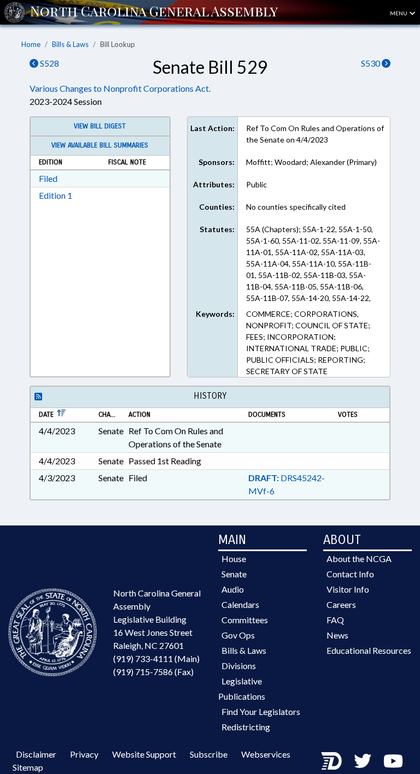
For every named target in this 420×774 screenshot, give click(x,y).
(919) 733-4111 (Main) (156, 658)
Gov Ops (238, 635)
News (337, 635)
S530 (371, 63)
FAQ (335, 620)
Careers (341, 604)
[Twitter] (362, 760)
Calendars (240, 604)
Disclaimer (36, 754)
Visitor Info (347, 589)
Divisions (238, 665)
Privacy (84, 754)
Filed (48, 178)
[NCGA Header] (154, 12)
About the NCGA (359, 558)
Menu (399, 13)
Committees (244, 620)
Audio (232, 589)
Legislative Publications (241, 688)
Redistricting (245, 727)
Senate (234, 574)
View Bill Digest (100, 126)
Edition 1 (55, 195)
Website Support (144, 754)
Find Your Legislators (260, 711)
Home (30, 44)
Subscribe (209, 754)
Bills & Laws (70, 44)
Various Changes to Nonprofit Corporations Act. (120, 88)
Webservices (265, 754)
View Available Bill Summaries (99, 145)
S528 (48, 63)
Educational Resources (368, 650)
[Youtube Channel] (393, 760)
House (233, 558)
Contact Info (350, 574)
